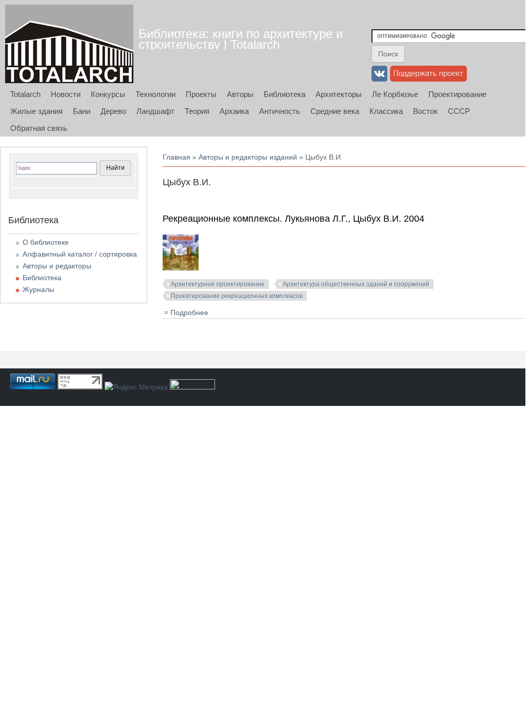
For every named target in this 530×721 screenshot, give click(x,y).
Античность (279, 111)
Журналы (38, 289)
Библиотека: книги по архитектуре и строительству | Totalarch (241, 39)
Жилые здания (36, 111)
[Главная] (69, 44)
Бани (81, 111)
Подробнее (189, 312)
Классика (386, 111)
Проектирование (457, 94)
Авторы (240, 94)
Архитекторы (339, 94)
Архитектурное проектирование (218, 284)
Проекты (201, 94)
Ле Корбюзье (395, 94)
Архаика (234, 111)
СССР (459, 111)
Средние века (334, 111)
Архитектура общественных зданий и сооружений (356, 284)
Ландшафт (155, 111)
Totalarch (25, 94)
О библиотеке (46, 242)
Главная (176, 157)
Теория (197, 111)
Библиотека (284, 94)
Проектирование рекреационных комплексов (237, 296)
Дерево (113, 111)
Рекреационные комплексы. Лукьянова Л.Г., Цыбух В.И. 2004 (293, 218)
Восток (425, 111)
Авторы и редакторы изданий (248, 157)
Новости (66, 94)
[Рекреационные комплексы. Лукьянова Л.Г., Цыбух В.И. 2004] (181, 268)
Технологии (155, 94)
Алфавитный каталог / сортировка (80, 254)
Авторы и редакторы (57, 266)
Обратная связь (38, 128)
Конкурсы (108, 94)
